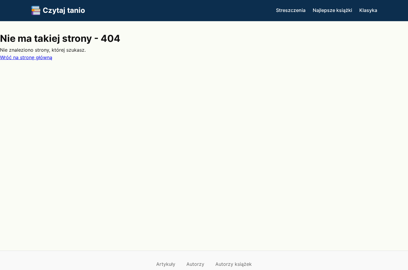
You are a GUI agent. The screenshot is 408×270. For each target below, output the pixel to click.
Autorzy (195, 264)
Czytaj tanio (64, 10)
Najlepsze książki (332, 10)
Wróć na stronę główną (26, 57)
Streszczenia (291, 10)
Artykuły (165, 264)
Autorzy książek (233, 264)
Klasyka (368, 10)
